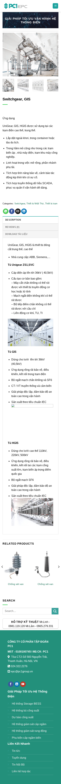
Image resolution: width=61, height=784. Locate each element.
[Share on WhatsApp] (5, 211)
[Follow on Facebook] (11, 684)
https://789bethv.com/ (20, 675)
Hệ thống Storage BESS (26, 703)
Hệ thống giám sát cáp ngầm (29, 724)
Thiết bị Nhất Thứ (35, 203)
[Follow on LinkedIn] (17, 684)
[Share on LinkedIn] (24, 211)
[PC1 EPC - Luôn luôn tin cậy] (16, 6)
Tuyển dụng (19, 757)
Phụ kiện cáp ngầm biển (26, 737)
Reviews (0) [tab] (12, 227)
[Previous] (8, 54)
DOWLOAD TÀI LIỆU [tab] (16, 234)
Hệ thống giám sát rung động (29, 730)
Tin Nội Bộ (18, 764)
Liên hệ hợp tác (21, 771)
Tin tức (16, 750)
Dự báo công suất (22, 717)
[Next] (53, 54)
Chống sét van (16, 584)
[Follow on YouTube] (23, 684)
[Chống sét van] (16, 565)
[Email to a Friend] (18, 211)
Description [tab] (13, 220)
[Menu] (55, 6)
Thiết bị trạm (51, 203)
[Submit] (55, 611)
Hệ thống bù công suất (25, 710)
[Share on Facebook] (12, 211)
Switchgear (19, 203)
